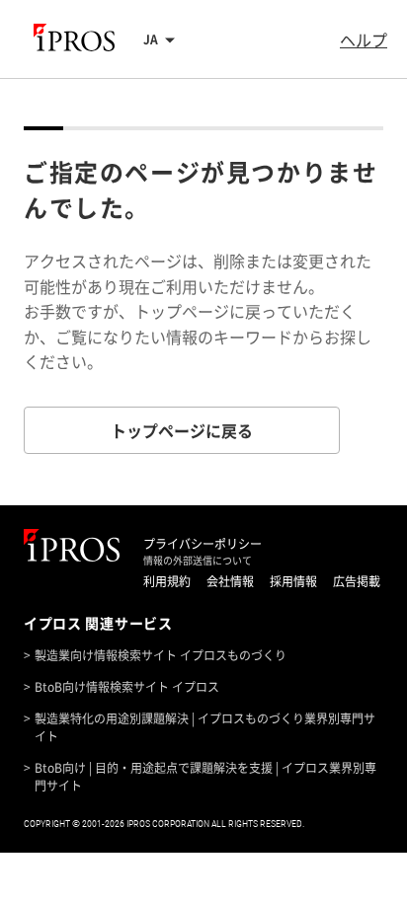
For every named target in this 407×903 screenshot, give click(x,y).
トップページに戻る (182, 430)
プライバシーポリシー (202, 544)
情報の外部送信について (197, 560)
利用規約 (167, 581)
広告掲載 (356, 581)
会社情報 (230, 581)
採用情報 (293, 581)
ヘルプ (363, 39)
